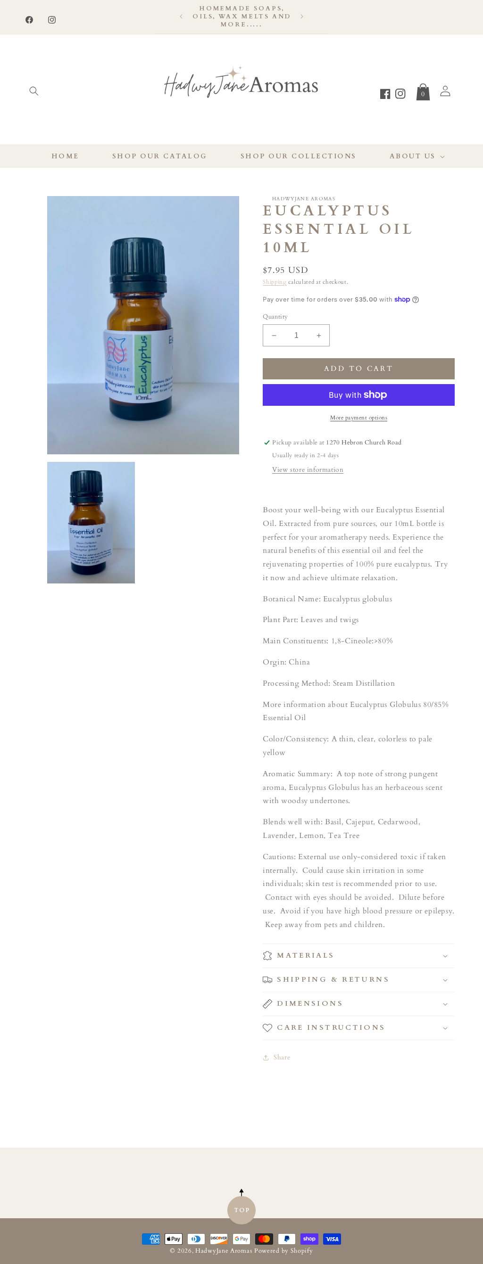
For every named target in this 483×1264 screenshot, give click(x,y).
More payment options (358, 417)
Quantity (275, 316)
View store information (307, 469)
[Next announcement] (301, 16)
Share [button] (282, 1057)
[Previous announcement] (181, 16)
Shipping (275, 282)
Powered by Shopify (283, 1251)
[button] (34, 91)
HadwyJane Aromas (223, 1251)
